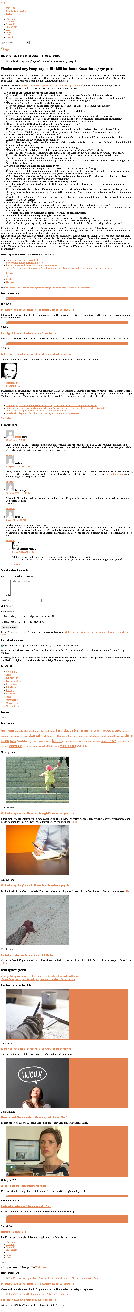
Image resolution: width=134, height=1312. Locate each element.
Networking (66, 741)
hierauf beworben (115, 474)
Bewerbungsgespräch (47, 287)
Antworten (10, 454)
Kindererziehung (36, 741)
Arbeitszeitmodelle (30, 731)
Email (3, 605)
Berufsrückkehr (50, 731)
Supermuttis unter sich (13, 1231)
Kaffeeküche (11, 687)
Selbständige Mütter (85, 741)
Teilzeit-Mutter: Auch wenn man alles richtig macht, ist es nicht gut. (37, 354)
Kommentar (5, 595)
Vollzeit (45, 746)
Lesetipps (10, 690)
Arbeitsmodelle (7, 730)
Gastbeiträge (11, 684)
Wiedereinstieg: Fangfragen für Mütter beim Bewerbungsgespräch (35, 885)
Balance (38, 731)
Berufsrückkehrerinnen (15, 287)
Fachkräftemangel (62, 735)
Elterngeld (25, 736)
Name (3, 600)
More (75, 821)
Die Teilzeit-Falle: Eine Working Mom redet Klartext (27, 955)
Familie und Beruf (121, 736)
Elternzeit (34, 735)
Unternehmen (4, 746)
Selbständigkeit (97, 741)
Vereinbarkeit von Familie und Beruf (32, 746)
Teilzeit (9, 696)
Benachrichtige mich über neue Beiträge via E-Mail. (24, 621)
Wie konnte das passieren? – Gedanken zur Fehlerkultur (36, 410)
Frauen (72, 287)
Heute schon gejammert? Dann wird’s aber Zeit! (26, 1206)
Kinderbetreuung (24, 741)
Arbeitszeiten (19, 731)
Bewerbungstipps (63, 287)
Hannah (18, 436)
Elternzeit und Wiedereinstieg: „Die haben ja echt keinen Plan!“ (34, 1117)
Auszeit (9, 674)
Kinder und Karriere (46, 741)
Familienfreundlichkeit (98, 736)
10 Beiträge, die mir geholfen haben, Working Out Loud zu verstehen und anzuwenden (51, 405)
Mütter (78, 287)
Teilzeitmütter (121, 741)
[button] (28, 42)
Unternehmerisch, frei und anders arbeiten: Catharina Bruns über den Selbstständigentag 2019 (56, 408)
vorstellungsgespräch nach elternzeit (26, 260)
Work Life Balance (84, 746)
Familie (71, 736)
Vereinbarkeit (15, 746)
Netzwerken (11, 693)
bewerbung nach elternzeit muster (24, 262)
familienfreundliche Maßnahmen (82, 736)
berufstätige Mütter (69, 730)
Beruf (43, 731)
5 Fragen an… (11, 671)
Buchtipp (16, 736)
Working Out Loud (13, 706)
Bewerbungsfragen (31, 287)
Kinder (13, 741)
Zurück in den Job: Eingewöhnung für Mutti (23, 1185)
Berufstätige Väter (13, 681)
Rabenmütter (74, 741)
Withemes (40, 1267)
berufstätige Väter (111, 730)
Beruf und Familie (13, 677)
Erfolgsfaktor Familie (47, 736)
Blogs (12, 736)
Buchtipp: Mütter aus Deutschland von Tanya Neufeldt (29, 333)
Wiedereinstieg (87, 287)
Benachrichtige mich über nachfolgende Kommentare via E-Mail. (30, 616)
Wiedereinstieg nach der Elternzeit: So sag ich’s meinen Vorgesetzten (37, 309)
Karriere (5, 741)
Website (4, 611)
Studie (104, 741)
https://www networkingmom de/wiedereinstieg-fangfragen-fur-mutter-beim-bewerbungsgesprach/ (59, 268)
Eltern (20, 736)
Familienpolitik (111, 736)
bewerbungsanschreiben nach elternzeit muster (31, 265)
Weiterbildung (12, 699)
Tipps (128, 741)
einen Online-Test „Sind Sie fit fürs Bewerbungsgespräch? (52, 85)
